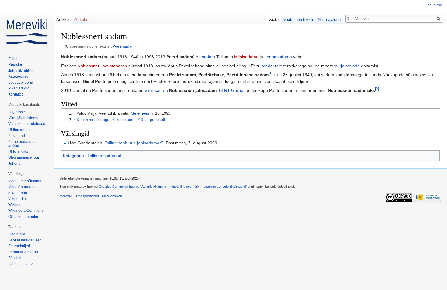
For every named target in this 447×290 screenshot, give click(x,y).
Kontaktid (16, 94)
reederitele (272, 65)
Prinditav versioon (23, 252)
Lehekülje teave (21, 264)
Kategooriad (18, 76)
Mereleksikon (112, 196)
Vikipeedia (17, 199)
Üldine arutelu (20, 130)
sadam (208, 56)
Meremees (140, 113)
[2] (377, 89)
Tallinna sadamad (104, 155)
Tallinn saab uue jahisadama (132, 142)
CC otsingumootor (23, 216)
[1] (270, 73)
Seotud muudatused (25, 240)
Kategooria (73, 155)
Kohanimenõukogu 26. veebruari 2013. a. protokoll (121, 120)
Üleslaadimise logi (23, 157)
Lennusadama (278, 56)
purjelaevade (347, 65)
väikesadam (156, 90)
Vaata (274, 19)
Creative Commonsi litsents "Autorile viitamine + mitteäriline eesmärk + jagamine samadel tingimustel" (173, 186)
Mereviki (66, 196)
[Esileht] (26, 24)
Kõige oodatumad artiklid (23, 144)
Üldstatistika (18, 152)
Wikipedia (16, 205)
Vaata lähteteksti (298, 19)
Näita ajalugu (329, 19)
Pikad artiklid (18, 88)
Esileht (13, 59)
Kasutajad (16, 135)
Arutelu (80, 19)
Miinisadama (246, 56)
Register (15, 64)
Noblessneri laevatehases (102, 65)
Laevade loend (20, 82)
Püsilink (14, 258)
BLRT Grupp (231, 90)
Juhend (14, 163)
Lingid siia (16, 234)
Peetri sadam (123, 46)
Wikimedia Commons (25, 210)
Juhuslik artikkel (21, 71)
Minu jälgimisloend (24, 118)
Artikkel (63, 19)
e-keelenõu (17, 193)
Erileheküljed (19, 246)
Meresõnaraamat (22, 187)
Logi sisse (433, 5)
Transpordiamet (87, 196)
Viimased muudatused (26, 124)
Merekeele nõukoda (24, 181)
